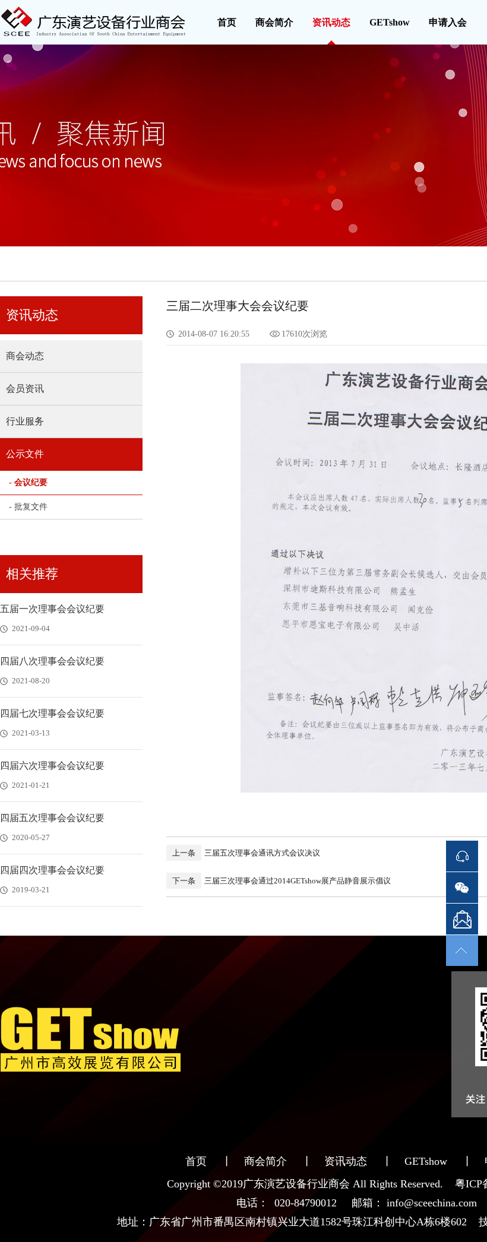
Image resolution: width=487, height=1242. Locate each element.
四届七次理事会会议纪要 (52, 713)
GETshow (389, 22)
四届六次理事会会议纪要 (52, 766)
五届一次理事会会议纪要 (52, 609)
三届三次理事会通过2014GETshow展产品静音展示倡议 (281, 880)
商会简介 (274, 22)
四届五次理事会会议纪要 (52, 818)
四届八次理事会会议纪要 (52, 661)
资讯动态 (331, 22)
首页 (226, 22)
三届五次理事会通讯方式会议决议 (246, 852)
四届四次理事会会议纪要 (52, 870)
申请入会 (448, 22)
